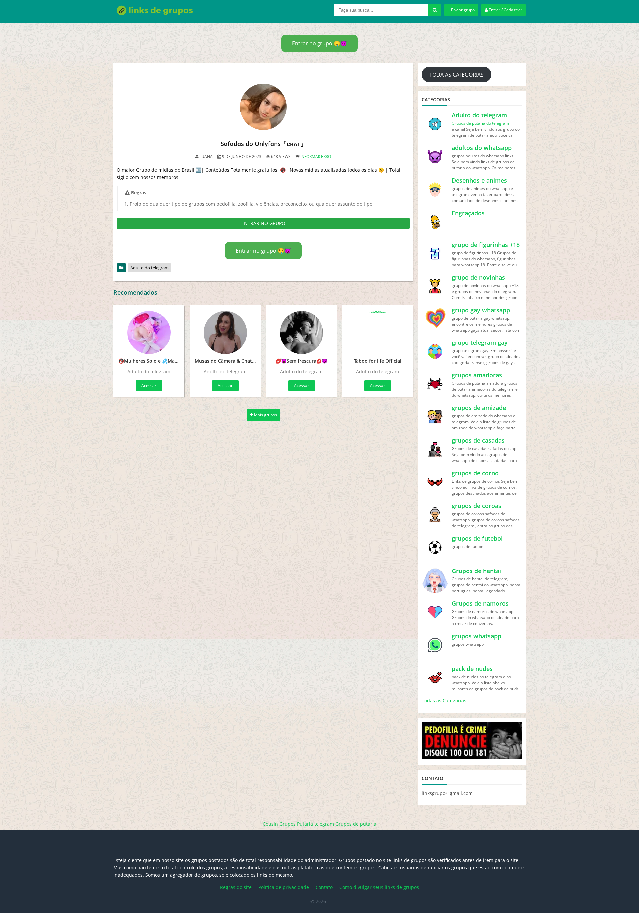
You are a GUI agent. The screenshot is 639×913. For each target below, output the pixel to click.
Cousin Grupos (279, 824)
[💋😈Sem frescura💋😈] (301, 332)
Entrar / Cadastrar (505, 10)
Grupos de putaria (355, 824)
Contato (324, 887)
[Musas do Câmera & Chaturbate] (225, 332)
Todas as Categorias (444, 700)
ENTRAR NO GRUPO (263, 223)
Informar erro (315, 156)
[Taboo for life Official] (377, 332)
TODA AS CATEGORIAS (456, 74)
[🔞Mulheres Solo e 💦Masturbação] (149, 332)
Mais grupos (265, 415)
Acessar (148, 385)
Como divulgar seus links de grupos (379, 887)
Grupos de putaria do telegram (480, 123)
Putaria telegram (315, 824)
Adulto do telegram (149, 268)
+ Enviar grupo (461, 10)
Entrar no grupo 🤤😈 (319, 43)
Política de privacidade (283, 887)
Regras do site (236, 887)
